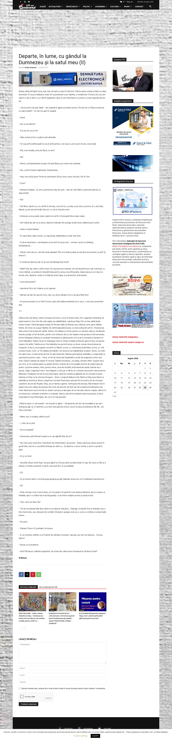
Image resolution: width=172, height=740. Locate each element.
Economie (100, 6)
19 (129, 382)
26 (129, 387)
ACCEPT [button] (95, 736)
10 (115, 378)
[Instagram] (25, 2)
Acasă (43, 6)
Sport (127, 6)
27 (135, 387)
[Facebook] (21, 2)
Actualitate (55, 6)
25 (122, 387)
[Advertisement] (86, 28)
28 (140, 387)
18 (122, 382)
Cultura (114, 6)
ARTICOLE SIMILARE (28, 587)
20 (135, 382)
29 (145, 387)
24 (115, 387)
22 (145, 382)
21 (140, 382)
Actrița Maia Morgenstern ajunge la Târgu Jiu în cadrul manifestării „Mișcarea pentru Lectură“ (92, 615)
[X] (27, 574)
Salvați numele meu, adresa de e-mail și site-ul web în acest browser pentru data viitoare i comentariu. (63, 688)
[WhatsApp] (38, 574)
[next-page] (24, 628)
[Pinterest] (32, 574)
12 (129, 378)
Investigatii (72, 6)
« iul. (114, 396)
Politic (86, 6)
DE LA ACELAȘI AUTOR (48, 587)
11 (122, 378)
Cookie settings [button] (81, 736)
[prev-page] (20, 628)
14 (140, 378)
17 (115, 382)
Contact (139, 6)
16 (150, 378)
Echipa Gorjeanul (30, 67)
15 (145, 378)
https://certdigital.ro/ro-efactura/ (127, 246)
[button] (150, 7)
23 (150, 382)
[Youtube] (29, 2)
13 (135, 378)
